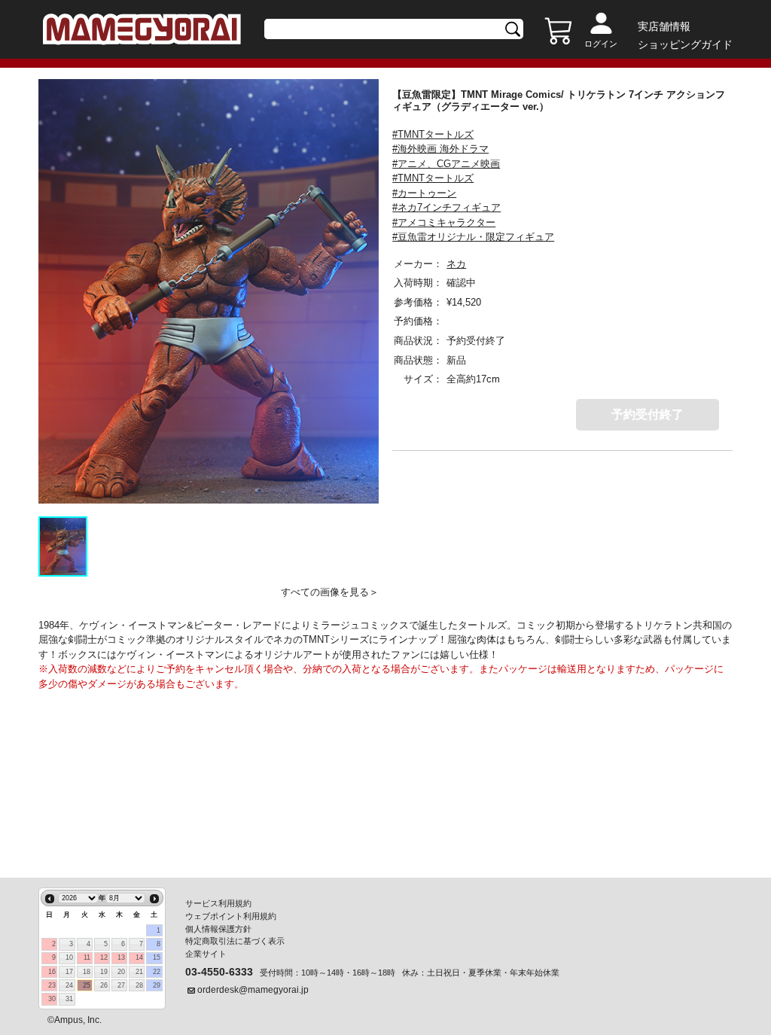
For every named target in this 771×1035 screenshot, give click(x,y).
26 (104, 985)
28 (139, 985)
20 (121, 972)
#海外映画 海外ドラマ (440, 148)
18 (86, 972)
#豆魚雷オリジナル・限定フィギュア (473, 236)
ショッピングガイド (685, 44)
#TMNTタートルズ (433, 134)
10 (69, 957)
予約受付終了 (647, 414)
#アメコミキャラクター (443, 222)
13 (121, 957)
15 (156, 957)
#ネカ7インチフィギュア (446, 207)
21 (139, 972)
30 (52, 999)
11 (87, 957)
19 (104, 972)
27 (121, 985)
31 (69, 999)
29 (156, 985)
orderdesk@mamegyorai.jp (253, 990)
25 (86, 985)
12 (104, 957)
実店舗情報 (664, 26)
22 (156, 972)
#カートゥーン (424, 193)
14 (139, 957)
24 (69, 985)
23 (52, 985)
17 (69, 972)
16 (52, 972)
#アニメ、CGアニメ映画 (446, 163)
